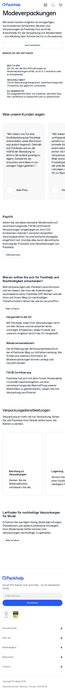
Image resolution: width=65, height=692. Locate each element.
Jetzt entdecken (32, 45)
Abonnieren (32, 603)
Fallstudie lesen (13, 255)
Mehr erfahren (12, 309)
